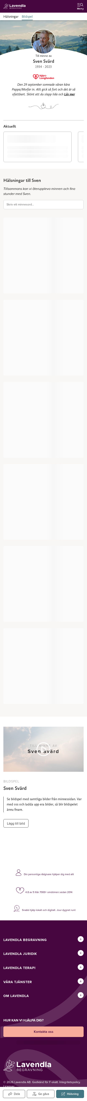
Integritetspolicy (69, 1082)
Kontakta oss (43, 1031)
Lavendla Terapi (19, 967)
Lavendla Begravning (25, 939)
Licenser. (9, 1086)
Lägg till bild (16, 823)
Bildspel (27, 17)
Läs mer (69, 94)
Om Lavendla (16, 995)
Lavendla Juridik (20, 953)
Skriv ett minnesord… (20, 204)
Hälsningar (10, 17)
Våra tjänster (17, 982)
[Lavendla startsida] (15, 6)
